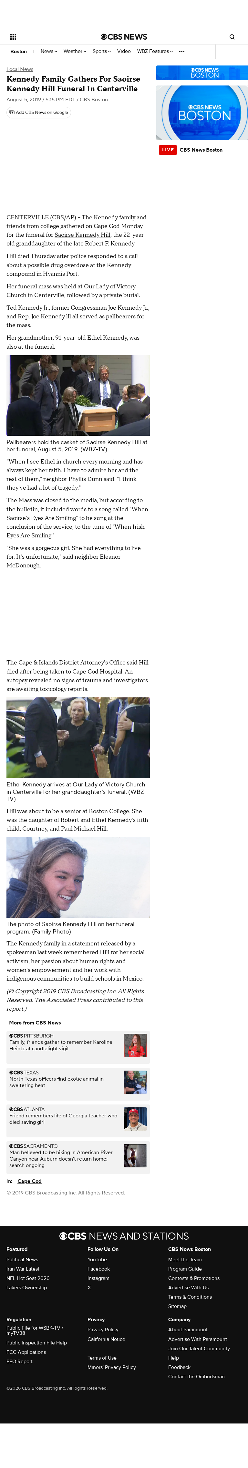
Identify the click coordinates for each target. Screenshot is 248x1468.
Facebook (99, 1269)
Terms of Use (102, 1358)
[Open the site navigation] (48, 37)
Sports (100, 51)
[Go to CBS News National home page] (124, 37)
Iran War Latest (22, 1269)
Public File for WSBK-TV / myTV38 (34, 1330)
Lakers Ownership (26, 1287)
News (48, 51)
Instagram (98, 1278)
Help (173, 1358)
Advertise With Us (188, 1287)
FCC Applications (26, 1352)
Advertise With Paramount (197, 1339)
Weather (74, 51)
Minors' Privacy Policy (112, 1367)
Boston (18, 51)
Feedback (179, 1367)
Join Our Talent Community (199, 1348)
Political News (22, 1259)
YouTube (97, 1259)
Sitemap (177, 1306)
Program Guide (185, 1269)
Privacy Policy (103, 1329)
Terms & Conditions (190, 1297)
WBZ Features (153, 51)
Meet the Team (185, 1259)
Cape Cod (29, 1181)
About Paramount (188, 1329)
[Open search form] (232, 36)
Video (124, 51)
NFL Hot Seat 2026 (27, 1278)
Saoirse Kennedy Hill (82, 235)
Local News (19, 69)
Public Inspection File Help (36, 1342)
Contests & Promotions (194, 1278)
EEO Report (19, 1361)
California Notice (106, 1339)
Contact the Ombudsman (196, 1376)
